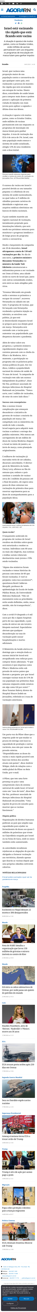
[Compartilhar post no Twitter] (16, 23)
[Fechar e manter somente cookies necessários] (36, 1298)
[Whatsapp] (21, 23)
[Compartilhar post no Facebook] (19, 23)
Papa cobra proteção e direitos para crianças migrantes (16, 1209)
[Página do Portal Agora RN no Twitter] (7, 3)
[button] (2, 10)
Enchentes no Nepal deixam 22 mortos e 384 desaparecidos (16, 911)
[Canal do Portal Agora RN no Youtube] (14, 3)
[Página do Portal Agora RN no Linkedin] (18, 3)
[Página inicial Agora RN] (8, 1259)
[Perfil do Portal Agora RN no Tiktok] (22, 3)
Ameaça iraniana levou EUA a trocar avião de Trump (16, 1137)
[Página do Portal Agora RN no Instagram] (10, 3)
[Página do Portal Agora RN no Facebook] (3, 3)
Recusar (26, 1299)
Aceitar (10, 1299)
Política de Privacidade (18, 1308)
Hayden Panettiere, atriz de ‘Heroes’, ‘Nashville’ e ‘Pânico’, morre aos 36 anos (16, 1028)
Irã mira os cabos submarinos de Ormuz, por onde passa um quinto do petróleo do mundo (18, 990)
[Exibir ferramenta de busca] (34, 10)
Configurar (10, 1303)
